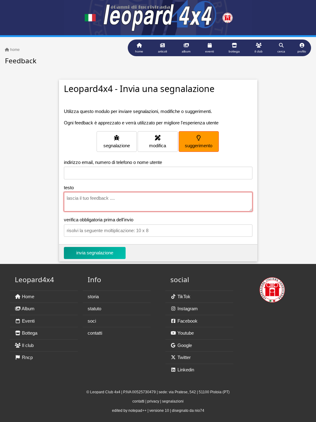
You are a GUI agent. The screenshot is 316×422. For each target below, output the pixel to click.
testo (69, 187)
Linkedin (185, 369)
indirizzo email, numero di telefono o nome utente (113, 162)
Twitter (183, 357)
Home (27, 296)
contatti (95, 333)
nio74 (199, 410)
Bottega (29, 333)
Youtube (185, 333)
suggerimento (198, 145)
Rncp (27, 357)
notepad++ (137, 410)
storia (93, 296)
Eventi (28, 321)
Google (184, 345)
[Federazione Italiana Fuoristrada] (272, 287)
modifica (157, 145)
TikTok (183, 296)
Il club (27, 345)
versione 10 (159, 410)
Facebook (187, 321)
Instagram (187, 308)
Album (28, 308)
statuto (94, 308)
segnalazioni (173, 401)
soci (92, 321)
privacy (153, 401)
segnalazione (116, 145)
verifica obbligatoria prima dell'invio (98, 219)
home (14, 50)
